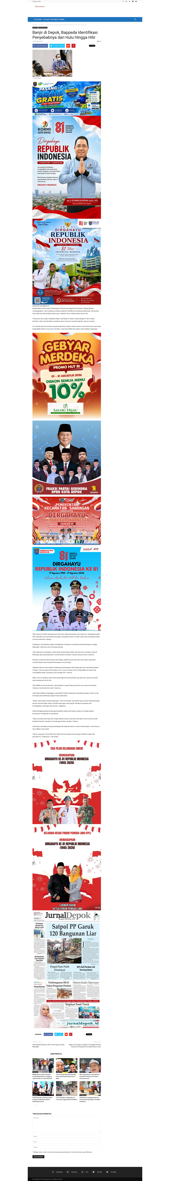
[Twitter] (132, 1)
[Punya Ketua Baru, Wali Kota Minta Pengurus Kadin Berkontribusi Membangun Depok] (43, 1088)
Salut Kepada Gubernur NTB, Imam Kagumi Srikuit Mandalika (48, 1046)
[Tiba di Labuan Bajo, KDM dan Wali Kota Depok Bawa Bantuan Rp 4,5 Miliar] (66, 1065)
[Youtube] (136, 1)
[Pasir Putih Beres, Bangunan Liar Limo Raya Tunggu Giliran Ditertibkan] (66, 1088)
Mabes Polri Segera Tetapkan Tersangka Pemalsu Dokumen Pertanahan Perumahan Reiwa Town (85, 1046)
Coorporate (83, 1095)
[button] (135, 19)
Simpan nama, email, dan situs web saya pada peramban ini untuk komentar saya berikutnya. (63, 1152)
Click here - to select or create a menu (49, 19)
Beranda (34, 25)
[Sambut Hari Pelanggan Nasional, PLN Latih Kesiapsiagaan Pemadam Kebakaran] (90, 1088)
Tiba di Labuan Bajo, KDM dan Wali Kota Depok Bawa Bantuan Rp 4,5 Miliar (66, 1076)
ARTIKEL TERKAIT (41, 1054)
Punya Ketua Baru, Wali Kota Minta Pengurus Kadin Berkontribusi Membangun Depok (42, 1099)
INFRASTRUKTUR (43, 27)
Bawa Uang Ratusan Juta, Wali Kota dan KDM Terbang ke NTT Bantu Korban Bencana (89, 1076)
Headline (41, 25)
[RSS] (129, 1)
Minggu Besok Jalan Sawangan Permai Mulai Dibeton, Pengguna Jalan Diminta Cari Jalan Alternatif (42, 1076)
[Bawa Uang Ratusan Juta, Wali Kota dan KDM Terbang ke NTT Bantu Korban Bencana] (90, 1065)
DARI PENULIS (56, 1054)
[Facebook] (123, 1)
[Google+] (126, 1)
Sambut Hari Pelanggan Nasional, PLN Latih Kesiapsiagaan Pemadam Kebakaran (89, 1099)
